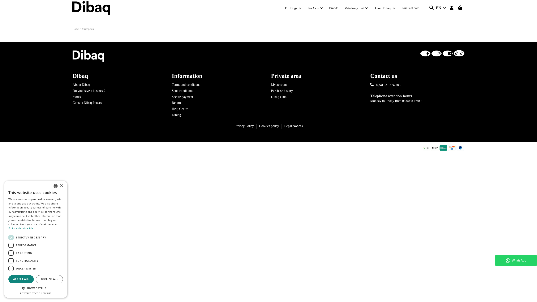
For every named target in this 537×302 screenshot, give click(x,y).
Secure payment (182, 97)
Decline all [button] (49, 279)
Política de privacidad (21, 228)
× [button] (61, 185)
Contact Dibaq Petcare (87, 102)
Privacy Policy (244, 126)
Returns (177, 102)
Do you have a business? (89, 90)
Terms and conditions (186, 84)
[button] (35, 288)
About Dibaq (81, 84)
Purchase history (282, 90)
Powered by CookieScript (35, 293)
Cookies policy (269, 126)
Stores (77, 97)
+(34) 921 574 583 (387, 85)
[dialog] (35, 239)
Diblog (176, 115)
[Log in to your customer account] (451, 8)
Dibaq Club (279, 97)
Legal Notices (293, 126)
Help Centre (180, 109)
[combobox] (55, 186)
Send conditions (182, 90)
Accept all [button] (21, 279)
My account (279, 84)
